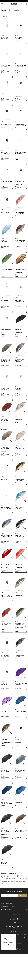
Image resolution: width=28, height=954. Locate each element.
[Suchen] (21, 4)
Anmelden (22, 895)
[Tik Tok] (12, 927)
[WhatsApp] (14, 918)
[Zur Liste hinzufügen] (12, 20)
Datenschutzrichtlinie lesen (22, 899)
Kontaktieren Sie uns (22, 1)
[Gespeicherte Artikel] (23, 4)
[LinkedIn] (15, 927)
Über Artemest (4, 1)
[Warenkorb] (26, 4)
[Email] (17, 918)
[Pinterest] (18, 927)
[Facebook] (9, 927)
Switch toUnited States (9, 948)
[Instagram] (6, 927)
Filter (3, 14)
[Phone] (11, 918)
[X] (22, 927)
